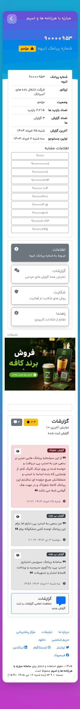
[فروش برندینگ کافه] (40, 366)
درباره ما (63, 632)
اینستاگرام (40, 648)
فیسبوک (60, 655)
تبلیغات (47, 632)
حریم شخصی (60, 640)
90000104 (40, 188)
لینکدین (18, 648)
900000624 (40, 180)
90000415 (40, 205)
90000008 (40, 172)
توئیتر (61, 648)
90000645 (40, 229)
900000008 (40, 164)
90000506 (40, 213)
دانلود (42, 640)
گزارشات (45, 273)
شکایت (47, 295)
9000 (40, 156)
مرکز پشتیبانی (25, 632)
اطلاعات (47, 252)
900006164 (40, 221)
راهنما (50, 316)
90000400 (40, 197)
